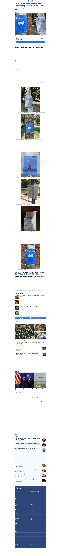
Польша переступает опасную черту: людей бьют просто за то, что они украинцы (27, 464)
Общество (32, 500)
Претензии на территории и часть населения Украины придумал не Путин (27, 443)
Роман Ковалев (17, 481)
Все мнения (17, 484)
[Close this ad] (60, 551)
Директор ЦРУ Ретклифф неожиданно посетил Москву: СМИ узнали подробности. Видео (30, 389)
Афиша (16, 543)
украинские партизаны (34, 290)
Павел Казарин (17, 449)
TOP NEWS (17, 371)
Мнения (16, 436)
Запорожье (16, 505)
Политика (32, 497)
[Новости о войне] (16, 321)
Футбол (16, 510)
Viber (42, 276)
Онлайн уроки (17, 518)
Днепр (31, 505)
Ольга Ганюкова (20, 8)
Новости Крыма (40, 290)
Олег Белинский (17, 440)
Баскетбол (31, 510)
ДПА (31, 518)
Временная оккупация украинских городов (21, 290)
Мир (16, 498)
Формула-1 (16, 513)
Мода (31, 544)
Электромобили (32, 524)
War (23, 8)
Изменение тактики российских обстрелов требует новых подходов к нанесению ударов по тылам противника (26, 469)
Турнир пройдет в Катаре (18, 349)
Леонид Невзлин (17, 476)
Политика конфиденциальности (34, 491)
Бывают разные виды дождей (19, 354)
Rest (16, 434)
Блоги (16, 500)
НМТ (31, 519)
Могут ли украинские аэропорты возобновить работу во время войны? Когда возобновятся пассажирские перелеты (29, 402)
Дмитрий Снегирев (18, 471)
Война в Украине (29, 290)
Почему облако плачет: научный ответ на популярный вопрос (26, 353)
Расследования (33, 498)
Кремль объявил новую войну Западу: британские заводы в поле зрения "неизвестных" (27, 474)
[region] (30, 54)
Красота (16, 544)
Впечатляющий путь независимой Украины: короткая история (25, 448)
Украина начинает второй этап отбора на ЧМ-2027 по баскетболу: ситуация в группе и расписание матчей (27, 347)
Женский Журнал (17, 545)
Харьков (31, 504)
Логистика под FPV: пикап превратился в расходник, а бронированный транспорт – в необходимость (26, 479)
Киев (16, 504)
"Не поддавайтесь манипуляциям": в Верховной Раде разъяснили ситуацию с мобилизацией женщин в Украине (29, 395)
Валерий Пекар (17, 444)
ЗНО (15, 519)
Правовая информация (18, 491)
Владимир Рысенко (18, 466)
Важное (16, 323)
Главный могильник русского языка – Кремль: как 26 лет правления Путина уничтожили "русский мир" (27, 439)
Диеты (16, 531)
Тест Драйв (16, 524)
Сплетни (31, 543)
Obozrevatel (38, 276)
